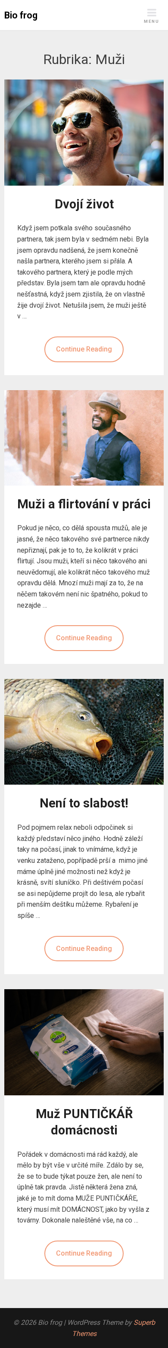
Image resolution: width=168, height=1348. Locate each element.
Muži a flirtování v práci (84, 504)
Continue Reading (84, 349)
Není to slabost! (84, 803)
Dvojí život (84, 204)
